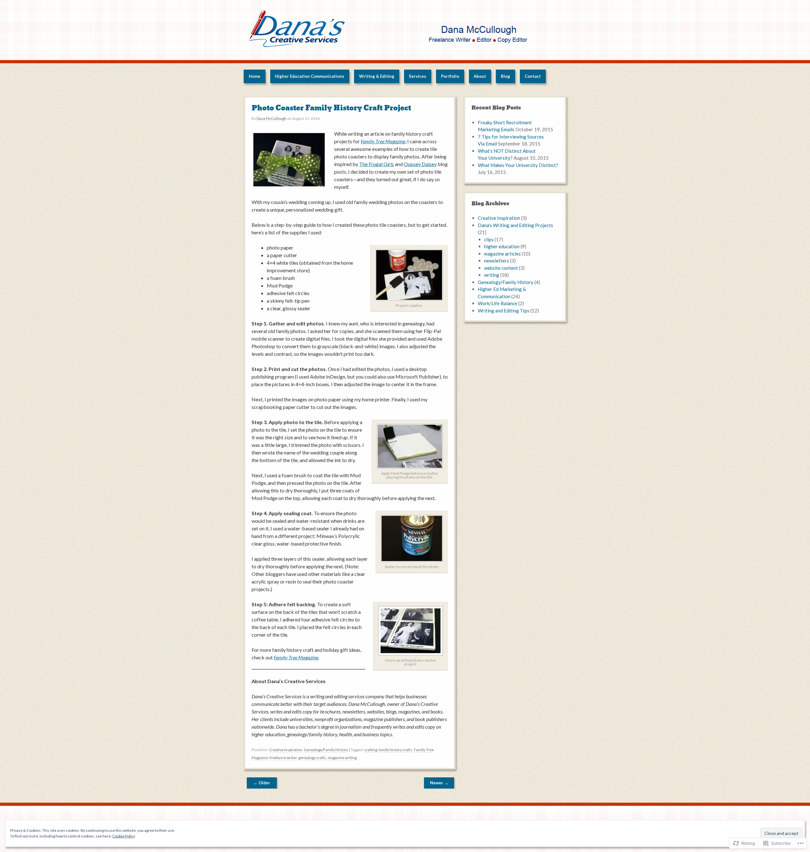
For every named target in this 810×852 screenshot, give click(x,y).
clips (489, 239)
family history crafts (395, 749)
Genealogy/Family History (326, 749)
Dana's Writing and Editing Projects (515, 225)
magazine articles (502, 253)
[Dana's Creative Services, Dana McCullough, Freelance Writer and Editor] (405, 30)
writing (491, 275)
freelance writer (283, 757)
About (480, 76)
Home (254, 76)
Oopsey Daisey (420, 164)
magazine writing (342, 757)
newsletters (496, 260)
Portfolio (450, 76)
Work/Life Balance (497, 303)
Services (417, 76)
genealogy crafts (312, 757)
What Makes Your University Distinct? (518, 165)
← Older (261, 782)
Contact (533, 76)
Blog (505, 76)
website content (501, 268)
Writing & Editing (376, 76)
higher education (502, 246)
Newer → (439, 782)
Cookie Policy (123, 836)
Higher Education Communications (309, 76)
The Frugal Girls (376, 164)
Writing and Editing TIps (503, 310)
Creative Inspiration (285, 749)
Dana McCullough (271, 118)
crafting (370, 749)
